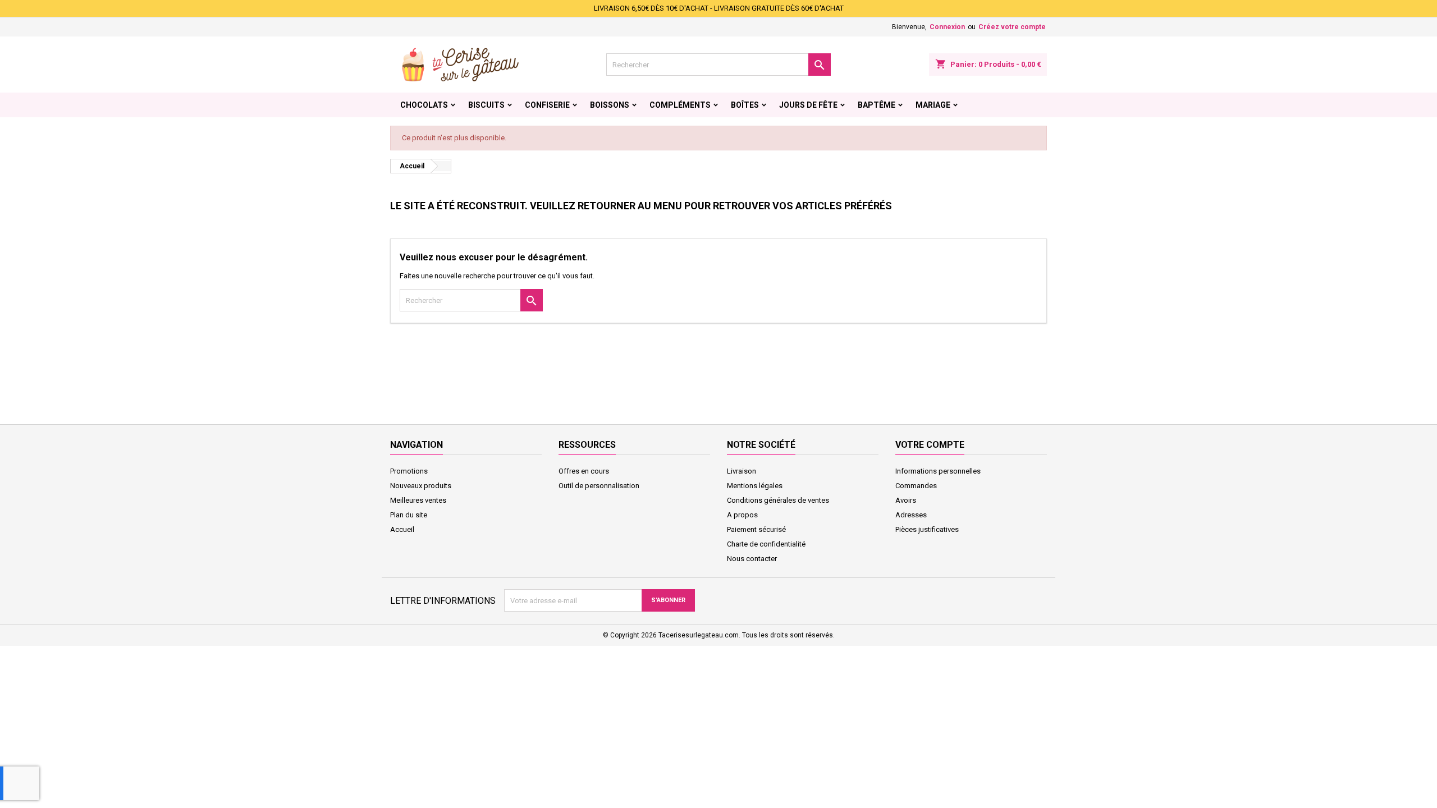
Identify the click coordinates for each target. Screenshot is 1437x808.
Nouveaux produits (420, 485)
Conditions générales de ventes (778, 500)
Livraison (741, 471)
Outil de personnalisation (599, 485)
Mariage (933, 104)
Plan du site (408, 515)
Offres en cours (584, 471)
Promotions (409, 471)
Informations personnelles (938, 471)
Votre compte (929, 444)
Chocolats (424, 104)
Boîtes (745, 104)
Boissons (609, 104)
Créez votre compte (1012, 27)
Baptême (876, 104)
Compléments (680, 104)
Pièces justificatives (927, 529)
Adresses (911, 515)
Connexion (947, 27)
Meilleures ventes (418, 500)
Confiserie (547, 104)
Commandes (916, 485)
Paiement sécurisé (756, 529)
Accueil (402, 529)
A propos (742, 515)
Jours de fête (808, 104)
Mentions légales (754, 485)
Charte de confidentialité (766, 544)
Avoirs (905, 500)
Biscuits (486, 104)
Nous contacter (752, 558)
